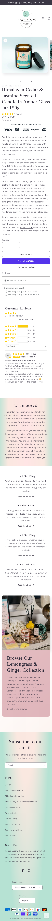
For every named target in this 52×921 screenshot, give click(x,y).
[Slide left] (20, 81)
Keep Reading (24, 496)
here (14, 709)
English (25, 900)
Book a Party (11, 836)
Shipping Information (14, 796)
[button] (3, 18)
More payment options (26, 267)
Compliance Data (12, 807)
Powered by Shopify (36, 918)
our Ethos (38, 212)
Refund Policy (11, 819)
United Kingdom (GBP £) (25, 887)
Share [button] (7, 273)
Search (8, 785)
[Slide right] (31, 81)
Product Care (26, 227)
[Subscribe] (44, 765)
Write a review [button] (26, 319)
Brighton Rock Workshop (22, 918)
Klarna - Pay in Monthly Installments (21, 802)
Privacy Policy (11, 813)
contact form (18, 857)
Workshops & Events (14, 790)
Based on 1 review (14, 316)
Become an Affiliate (13, 830)
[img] (19, 354)
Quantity (5, 240)
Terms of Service (12, 824)
